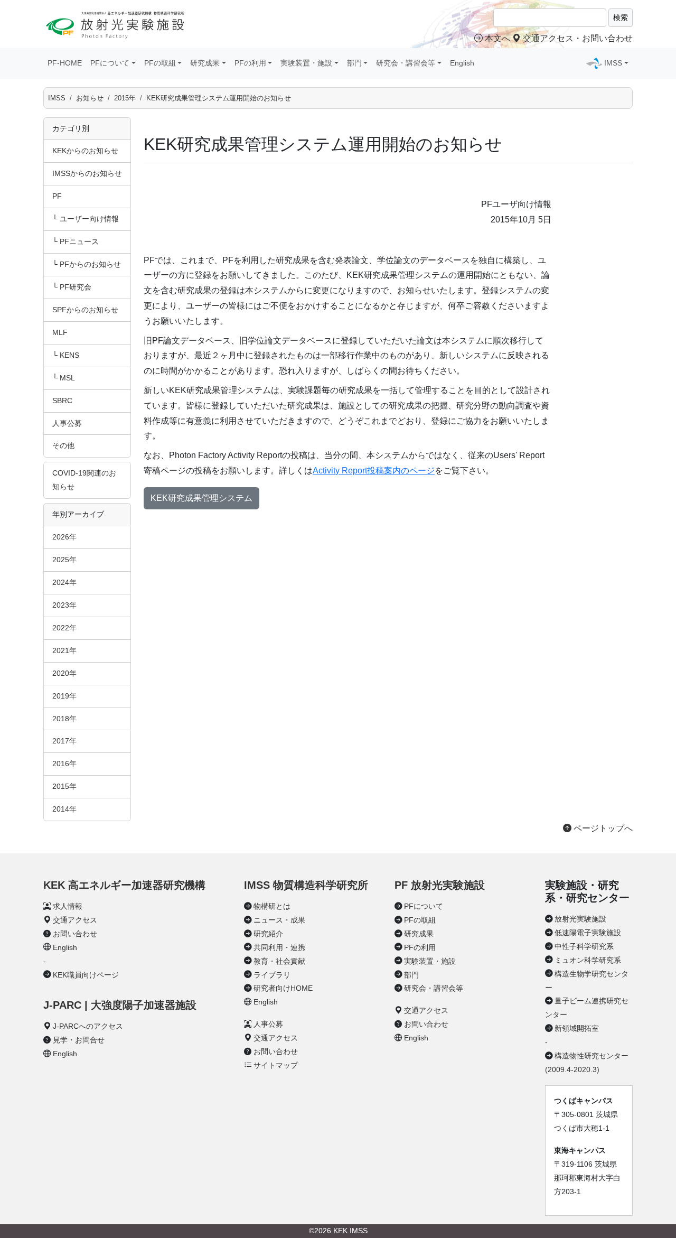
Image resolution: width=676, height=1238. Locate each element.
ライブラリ (271, 975)
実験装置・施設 (430, 961)
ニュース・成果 (279, 920)
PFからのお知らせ (90, 264)
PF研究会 (75, 287)
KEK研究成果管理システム (201, 498)
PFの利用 (420, 947)
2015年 (125, 98)
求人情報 (67, 906)
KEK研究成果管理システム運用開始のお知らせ (218, 98)
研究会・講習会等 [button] (405, 63)
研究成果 (419, 933)
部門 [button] (354, 63)
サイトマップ (275, 1065)
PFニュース (79, 241)
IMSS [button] (613, 63)
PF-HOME (65, 63)
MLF (60, 332)
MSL (67, 378)
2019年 (64, 696)
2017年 (64, 741)
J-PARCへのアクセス (88, 1026)
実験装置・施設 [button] (306, 63)
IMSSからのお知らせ (87, 173)
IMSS (56, 98)
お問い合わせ (75, 933)
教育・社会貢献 (279, 961)
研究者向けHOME (283, 988)
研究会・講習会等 (433, 988)
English (462, 63)
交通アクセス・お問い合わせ (577, 38)
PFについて (423, 906)
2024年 (64, 582)
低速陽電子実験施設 (588, 932)
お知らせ (90, 98)
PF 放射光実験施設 (440, 885)
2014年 (64, 809)
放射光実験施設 (580, 919)
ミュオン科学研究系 (588, 960)
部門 (411, 975)
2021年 (64, 650)
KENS (69, 355)
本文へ (497, 38)
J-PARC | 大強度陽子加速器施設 (119, 1005)
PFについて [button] (109, 63)
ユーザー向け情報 (89, 219)
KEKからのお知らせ (85, 150)
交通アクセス (75, 920)
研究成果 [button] (205, 63)
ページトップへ (602, 828)
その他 (63, 445)
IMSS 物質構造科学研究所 (306, 885)
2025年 (64, 559)
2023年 (64, 605)
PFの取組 (420, 920)
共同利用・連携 (279, 947)
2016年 (64, 763)
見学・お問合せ (79, 1040)
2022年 (64, 627)
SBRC (62, 400)
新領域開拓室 (577, 1028)
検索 (620, 17)
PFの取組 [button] (160, 63)
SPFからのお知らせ (85, 309)
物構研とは (271, 906)
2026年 (64, 537)
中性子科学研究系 (584, 946)
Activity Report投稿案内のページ (374, 470)
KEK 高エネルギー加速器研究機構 (124, 885)
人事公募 (67, 423)
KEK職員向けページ (86, 975)
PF (57, 196)
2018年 (64, 718)
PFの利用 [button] (250, 63)
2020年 (64, 673)
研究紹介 (268, 933)
